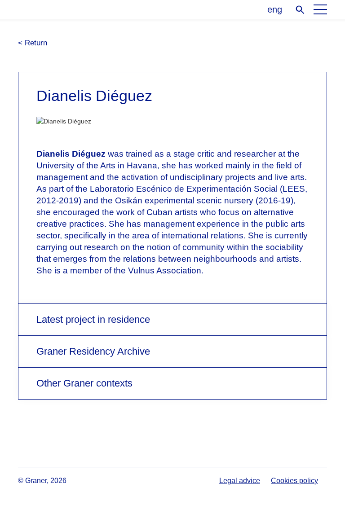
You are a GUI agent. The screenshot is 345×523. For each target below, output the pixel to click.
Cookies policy (294, 480)
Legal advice (239, 480)
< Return (32, 43)
